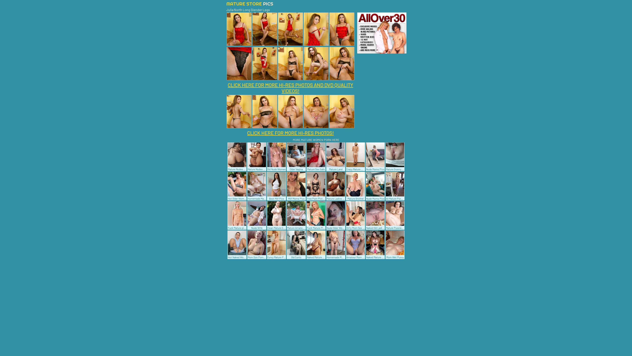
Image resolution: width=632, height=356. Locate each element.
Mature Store (249, 4)
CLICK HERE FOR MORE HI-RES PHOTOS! (290, 133)
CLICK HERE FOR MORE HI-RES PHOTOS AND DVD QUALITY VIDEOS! (290, 88)
